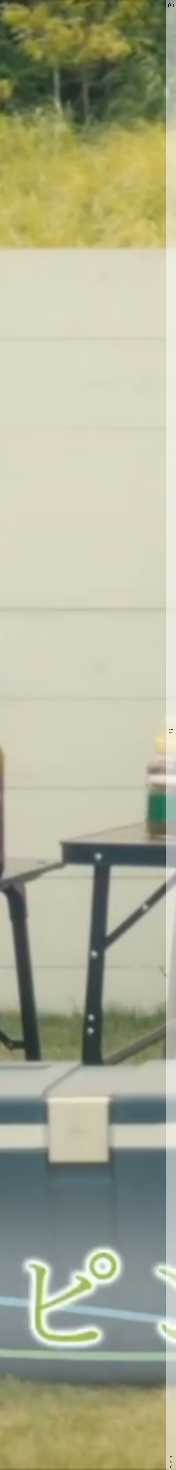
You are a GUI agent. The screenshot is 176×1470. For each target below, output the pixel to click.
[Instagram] (171, 1462)
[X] (171, 1457)
